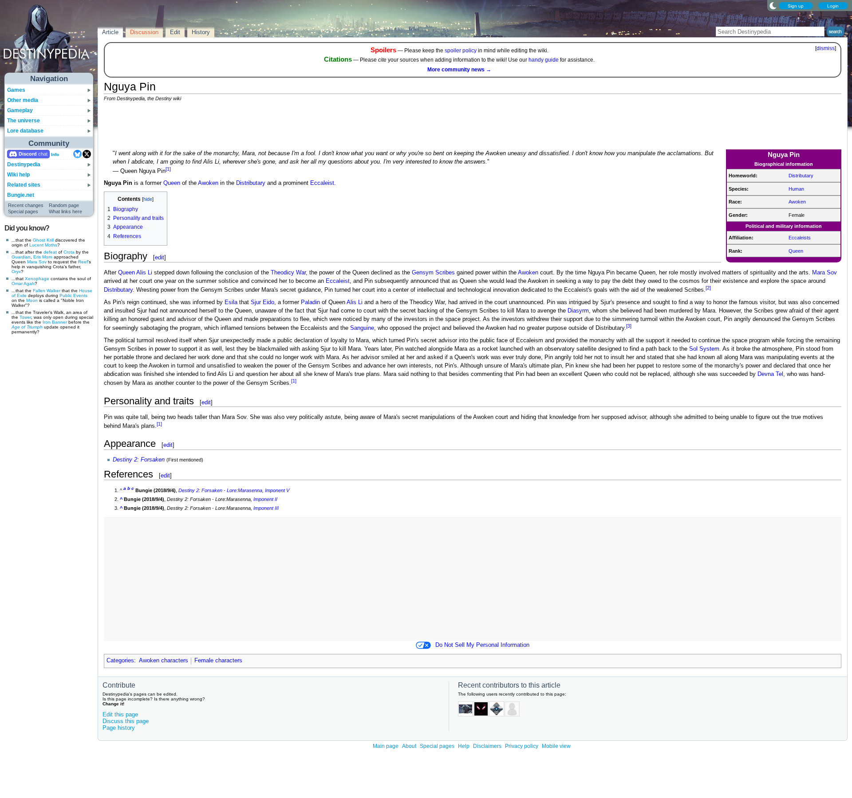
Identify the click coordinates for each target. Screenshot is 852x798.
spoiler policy (461, 50)
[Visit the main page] (49, 40)
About (409, 746)
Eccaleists (800, 237)
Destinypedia (23, 164)
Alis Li (144, 273)
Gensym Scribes (433, 273)
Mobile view (556, 746)
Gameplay (20, 110)
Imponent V (277, 490)
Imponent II (265, 499)
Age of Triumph (27, 327)
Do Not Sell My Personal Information (482, 645)
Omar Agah (23, 283)
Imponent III (266, 508)
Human (796, 189)
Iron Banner (55, 322)
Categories (120, 660)
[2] (708, 287)
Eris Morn (42, 256)
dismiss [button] (825, 48)
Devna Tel (770, 374)
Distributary (801, 175)
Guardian (21, 256)
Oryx (16, 271)
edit (159, 257)
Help (463, 746)
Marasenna (250, 490)
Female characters (218, 660)
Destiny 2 (125, 460)
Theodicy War (288, 273)
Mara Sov (37, 261)
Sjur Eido (262, 302)
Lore (232, 490)
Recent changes (25, 205)
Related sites (23, 185)
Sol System (704, 349)
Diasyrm (578, 311)
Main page (385, 746)
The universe (23, 120)
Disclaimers (487, 746)
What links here (65, 211)
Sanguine (362, 328)
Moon (32, 300)
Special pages (23, 211)
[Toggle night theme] (773, 5)
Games (16, 90)
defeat (50, 252)
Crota (69, 252)
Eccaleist (322, 183)
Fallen (39, 290)
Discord (28, 153)
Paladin (310, 302)
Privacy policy (521, 746)
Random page (64, 205)
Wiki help (18, 175)
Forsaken (153, 460)
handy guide (544, 60)
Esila (231, 302)
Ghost (39, 240)
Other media (22, 100)
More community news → (459, 69)
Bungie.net (20, 195)
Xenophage (37, 278)
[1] (168, 169)
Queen (796, 251)
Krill (50, 240)
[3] (628, 326)
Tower (25, 317)
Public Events (73, 295)
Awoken (797, 201)
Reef (83, 261)
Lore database (25, 131)
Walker (53, 290)
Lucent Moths (43, 245)
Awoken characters (163, 660)
